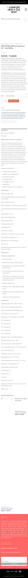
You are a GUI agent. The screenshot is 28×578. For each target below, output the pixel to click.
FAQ (19, 573)
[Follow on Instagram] (5, 543)
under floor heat (21, 116)
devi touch (8, 114)
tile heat (11, 116)
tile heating (16, 116)
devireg (15, 114)
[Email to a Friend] (10, 121)
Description (4, 130)
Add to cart (14, 101)
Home (2, 43)
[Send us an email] (7, 543)
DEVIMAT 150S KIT (9, 43)
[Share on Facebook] (5, 121)
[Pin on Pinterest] (13, 121)
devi (25, 112)
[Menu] (2, 9)
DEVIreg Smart (19, 43)
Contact (14, 573)
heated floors (15, 115)
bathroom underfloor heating (18, 112)
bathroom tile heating (7, 112)
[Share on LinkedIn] (15, 121)
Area (2, 95)
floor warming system (8, 115)
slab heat (3, 116)
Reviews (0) (4, 136)
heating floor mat (22, 115)
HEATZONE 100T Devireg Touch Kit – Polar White (6, 508)
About (10, 573)
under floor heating (5, 118)
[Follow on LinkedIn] (10, 543)
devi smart (3, 114)
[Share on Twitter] (7, 121)
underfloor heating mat (13, 118)
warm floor (21, 118)
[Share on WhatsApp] (2, 121)
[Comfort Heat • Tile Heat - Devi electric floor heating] (14, 10)
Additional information (7, 133)
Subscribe (14, 558)
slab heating (7, 116)
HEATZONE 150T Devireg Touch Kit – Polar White (20, 412)
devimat (12, 114)
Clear (25, 93)
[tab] (14, 130)
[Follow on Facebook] (2, 543)
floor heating (20, 114)
